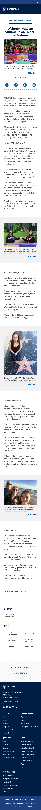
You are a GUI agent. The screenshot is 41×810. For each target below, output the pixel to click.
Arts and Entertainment (20, 20)
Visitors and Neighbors (29, 640)
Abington (29, 646)
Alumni (12, 646)
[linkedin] (25, 85)
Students (12, 640)
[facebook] (7, 85)
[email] (34, 85)
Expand (31, 73)
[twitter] (16, 85)
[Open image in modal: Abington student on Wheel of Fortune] (20, 51)
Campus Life (29, 633)
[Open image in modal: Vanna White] (20, 353)
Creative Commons (20, 512)
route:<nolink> (9, 617)
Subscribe (19, 673)
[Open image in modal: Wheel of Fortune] (20, 235)
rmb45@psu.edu (9, 615)
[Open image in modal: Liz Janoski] (20, 492)
